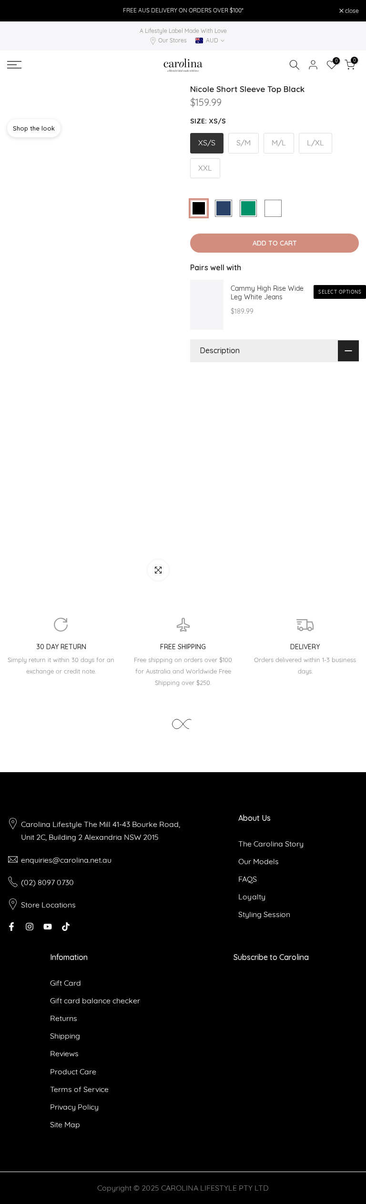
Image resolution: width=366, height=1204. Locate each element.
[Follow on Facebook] (11, 926)
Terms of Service (79, 1089)
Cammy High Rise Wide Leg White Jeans (267, 293)
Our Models (258, 861)
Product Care (73, 1071)
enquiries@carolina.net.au (66, 860)
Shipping (65, 1036)
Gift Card (65, 983)
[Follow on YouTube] (47, 926)
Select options (339, 292)
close (19, 11)
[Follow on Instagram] (29, 926)
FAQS (247, 879)
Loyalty (251, 896)
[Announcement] (183, 10)
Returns (63, 1018)
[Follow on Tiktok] (65, 926)
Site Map (65, 1124)
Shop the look (34, 128)
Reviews (64, 1053)
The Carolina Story (271, 843)
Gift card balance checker (95, 1000)
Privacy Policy (74, 1107)
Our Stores (172, 40)
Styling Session (264, 914)
